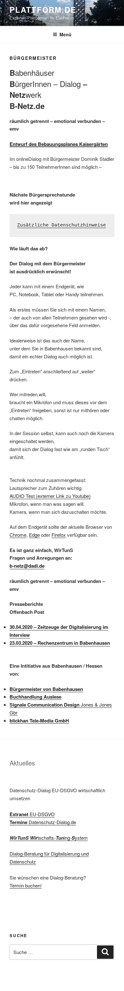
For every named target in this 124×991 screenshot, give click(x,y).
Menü (65, 34)
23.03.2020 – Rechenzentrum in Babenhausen (60, 642)
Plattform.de (43, 9)
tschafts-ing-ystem (49, 837)
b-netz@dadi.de (27, 565)
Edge (34, 534)
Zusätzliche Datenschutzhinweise (61, 225)
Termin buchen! (26, 885)
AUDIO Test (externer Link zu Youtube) (50, 495)
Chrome (18, 534)
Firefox (59, 534)
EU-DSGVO (32, 814)
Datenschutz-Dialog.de (43, 822)
